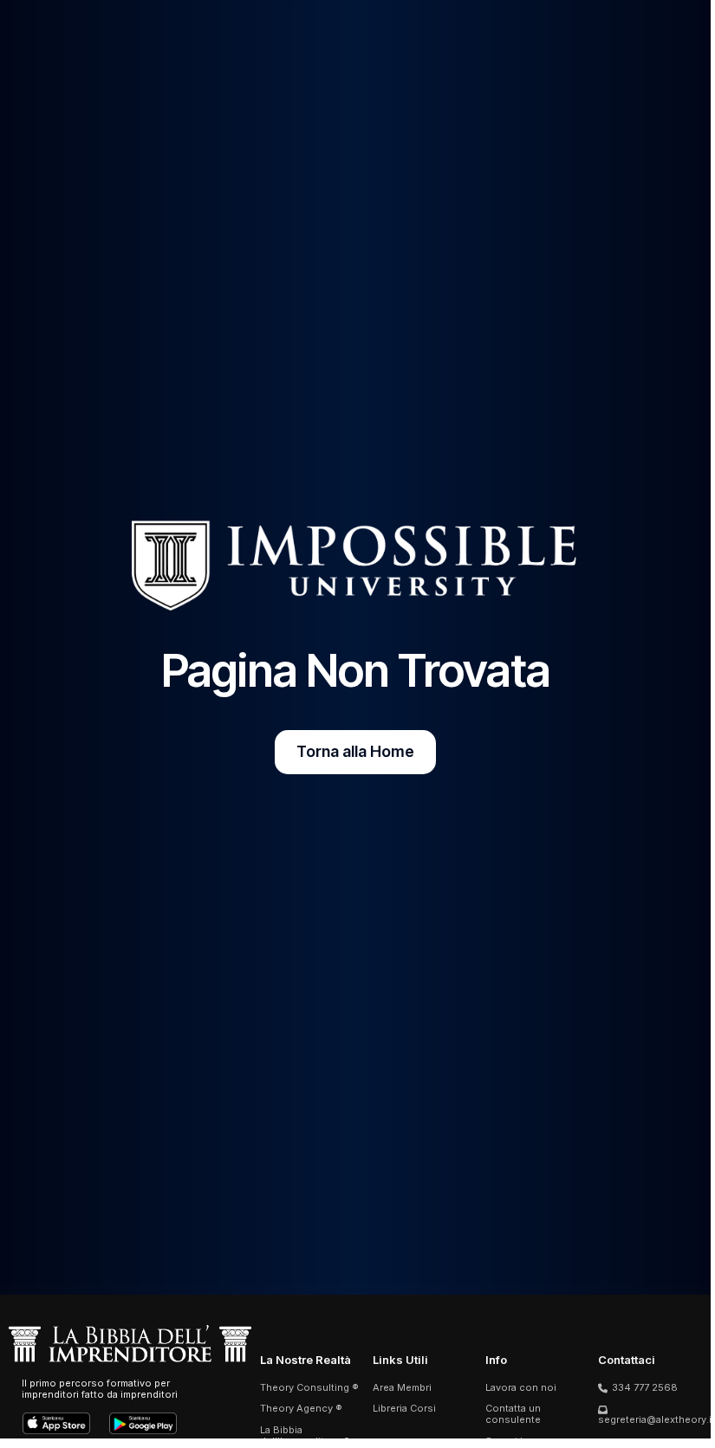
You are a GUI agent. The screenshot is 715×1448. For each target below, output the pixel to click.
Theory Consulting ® (309, 1387)
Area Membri (402, 1387)
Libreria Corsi (404, 1408)
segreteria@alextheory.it (656, 1419)
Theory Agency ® (301, 1408)
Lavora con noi (520, 1387)
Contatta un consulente (513, 1413)
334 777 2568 (645, 1387)
